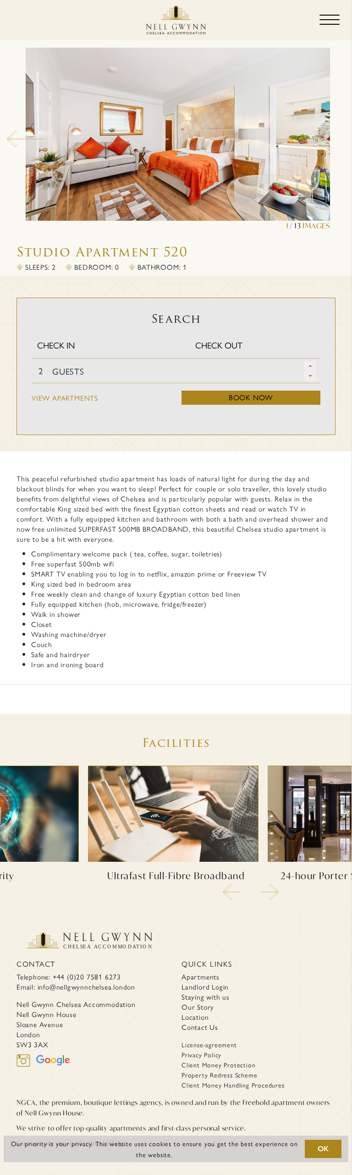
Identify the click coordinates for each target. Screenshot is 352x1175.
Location (195, 1017)
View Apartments (65, 397)
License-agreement (209, 1044)
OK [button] (324, 1148)
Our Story (198, 1007)
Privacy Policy (201, 1054)
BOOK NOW (251, 397)
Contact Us (200, 1027)
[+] (310, 366)
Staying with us (206, 997)
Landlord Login (205, 987)
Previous (11, 135)
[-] (310, 376)
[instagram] (26, 1066)
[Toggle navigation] (329, 20)
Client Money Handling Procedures (233, 1084)
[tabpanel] (176, 139)
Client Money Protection (218, 1064)
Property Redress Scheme (219, 1074)
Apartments (201, 977)
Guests (68, 371)
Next (291, 135)
